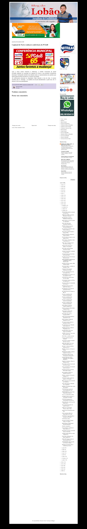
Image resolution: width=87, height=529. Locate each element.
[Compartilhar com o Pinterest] (43, 84)
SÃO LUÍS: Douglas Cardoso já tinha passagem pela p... (68, 439)
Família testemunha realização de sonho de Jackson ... (68, 235)
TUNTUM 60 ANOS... (66, 418)
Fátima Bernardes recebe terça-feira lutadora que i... (68, 402)
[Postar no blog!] (39, 84)
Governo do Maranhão (65, 135)
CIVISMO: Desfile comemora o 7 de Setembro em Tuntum (68, 397)
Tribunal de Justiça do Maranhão (67, 125)
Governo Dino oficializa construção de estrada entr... (68, 212)
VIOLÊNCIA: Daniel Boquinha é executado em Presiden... (68, 416)
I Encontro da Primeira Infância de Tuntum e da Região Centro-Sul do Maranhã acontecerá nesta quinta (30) (67, 168)
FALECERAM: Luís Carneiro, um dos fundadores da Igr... (68, 275)
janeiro (63, 460)
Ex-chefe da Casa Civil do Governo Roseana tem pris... (68, 257)
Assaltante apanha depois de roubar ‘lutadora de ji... (68, 434)
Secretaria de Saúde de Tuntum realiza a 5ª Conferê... (67, 421)
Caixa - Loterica (64, 119)
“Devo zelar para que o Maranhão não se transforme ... (68, 384)
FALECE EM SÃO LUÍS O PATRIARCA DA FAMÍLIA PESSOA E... (67, 358)
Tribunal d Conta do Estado (66, 126)
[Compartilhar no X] (40, 84)
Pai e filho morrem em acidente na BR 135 (68, 292)
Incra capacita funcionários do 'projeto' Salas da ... (67, 405)
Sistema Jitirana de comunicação (67, 156)
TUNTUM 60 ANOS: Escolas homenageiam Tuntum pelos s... (68, 355)
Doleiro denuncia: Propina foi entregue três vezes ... (67, 320)
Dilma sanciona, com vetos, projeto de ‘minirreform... (68, 221)
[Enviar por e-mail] (38, 84)
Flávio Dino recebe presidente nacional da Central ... (67, 249)
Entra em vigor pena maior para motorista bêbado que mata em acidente (66, 173)
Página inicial (34, 125)
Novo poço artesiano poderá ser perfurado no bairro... (67, 322)
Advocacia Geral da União (66, 138)
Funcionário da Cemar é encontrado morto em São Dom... (68, 431)
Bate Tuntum (63, 165)
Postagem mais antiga (52, 125)
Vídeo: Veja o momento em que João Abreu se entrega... (68, 243)
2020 (62, 195)
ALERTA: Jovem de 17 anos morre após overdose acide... (68, 334)
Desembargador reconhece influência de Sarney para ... (67, 218)
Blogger (53, 520)
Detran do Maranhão (64, 137)
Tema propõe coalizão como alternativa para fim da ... (67, 311)
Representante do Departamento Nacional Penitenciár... (67, 424)
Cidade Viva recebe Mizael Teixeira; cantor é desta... (67, 408)
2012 (62, 465)
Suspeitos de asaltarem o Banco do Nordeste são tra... (68, 362)
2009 (62, 470)
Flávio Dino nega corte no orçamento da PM (67, 314)
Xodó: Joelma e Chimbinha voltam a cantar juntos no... (68, 240)
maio (63, 453)
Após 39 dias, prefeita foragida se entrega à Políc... (68, 232)
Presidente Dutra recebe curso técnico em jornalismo (67, 331)
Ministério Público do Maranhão (67, 134)
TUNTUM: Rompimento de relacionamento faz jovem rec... (68, 400)
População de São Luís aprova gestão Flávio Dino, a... (67, 286)
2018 (62, 198)
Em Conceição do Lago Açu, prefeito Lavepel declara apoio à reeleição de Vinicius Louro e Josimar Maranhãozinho (67, 162)
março (63, 456)
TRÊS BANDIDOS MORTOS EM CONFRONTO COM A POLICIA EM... (68, 260)
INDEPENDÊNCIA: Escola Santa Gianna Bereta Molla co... (68, 392)
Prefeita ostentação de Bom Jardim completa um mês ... (68, 308)
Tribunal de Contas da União (66, 128)
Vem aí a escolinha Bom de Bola (68, 394)
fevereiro (64, 458)
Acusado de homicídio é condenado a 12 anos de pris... (68, 252)
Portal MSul (63, 171)
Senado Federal (64, 131)
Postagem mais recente (16, 125)
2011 (62, 467)
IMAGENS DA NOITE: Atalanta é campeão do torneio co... (68, 352)
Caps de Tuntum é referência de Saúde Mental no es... (67, 428)
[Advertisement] (67, 495)
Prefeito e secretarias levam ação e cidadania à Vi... (68, 376)
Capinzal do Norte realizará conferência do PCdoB (67, 269)
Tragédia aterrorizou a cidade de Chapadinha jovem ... (68, 328)
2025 (62, 186)
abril (63, 454)
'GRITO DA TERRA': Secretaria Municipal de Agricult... (68, 215)
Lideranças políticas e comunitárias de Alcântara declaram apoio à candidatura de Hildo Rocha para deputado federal (67, 147)
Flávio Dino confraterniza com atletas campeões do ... (67, 437)
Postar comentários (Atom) (20, 127)
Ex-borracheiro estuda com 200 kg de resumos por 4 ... (68, 281)
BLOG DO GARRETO (65, 159)
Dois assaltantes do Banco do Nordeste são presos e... (67, 373)
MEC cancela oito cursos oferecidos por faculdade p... (68, 381)
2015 (62, 203)
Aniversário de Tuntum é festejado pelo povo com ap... (68, 341)
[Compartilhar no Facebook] (41, 84)
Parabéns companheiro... (66, 426)
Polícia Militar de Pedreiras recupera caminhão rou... (67, 306)
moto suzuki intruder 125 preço (66, 157)
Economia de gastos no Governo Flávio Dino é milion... (68, 370)
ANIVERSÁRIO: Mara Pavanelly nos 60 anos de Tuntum (68, 442)
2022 (62, 191)
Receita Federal (64, 129)
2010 (62, 469)
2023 (62, 190)
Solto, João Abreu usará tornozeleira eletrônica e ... (67, 224)
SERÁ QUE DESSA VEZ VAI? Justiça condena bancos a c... (68, 344)
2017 (62, 200)
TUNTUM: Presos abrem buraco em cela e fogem (68, 278)
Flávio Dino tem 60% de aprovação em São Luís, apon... (68, 364)
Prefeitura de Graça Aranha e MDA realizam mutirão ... (68, 264)
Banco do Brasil (64, 122)
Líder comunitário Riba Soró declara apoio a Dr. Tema (67, 414)
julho (63, 449)
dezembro (64, 205)
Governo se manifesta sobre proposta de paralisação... (67, 295)
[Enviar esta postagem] (36, 84)
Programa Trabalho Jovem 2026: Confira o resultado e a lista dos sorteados (66, 153)
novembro (64, 207)
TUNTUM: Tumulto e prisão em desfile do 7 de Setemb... (68, 378)
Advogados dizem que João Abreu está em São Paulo (68, 254)
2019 (62, 197)
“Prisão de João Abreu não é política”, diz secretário (67, 246)
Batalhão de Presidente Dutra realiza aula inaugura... (68, 387)
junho (63, 451)
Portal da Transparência (65, 123)
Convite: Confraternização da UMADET (67, 338)
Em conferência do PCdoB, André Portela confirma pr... (68, 229)
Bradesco (62, 120)
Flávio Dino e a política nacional (68, 336)
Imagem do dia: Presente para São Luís (68, 411)
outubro (63, 208)
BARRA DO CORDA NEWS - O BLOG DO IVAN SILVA (67, 144)
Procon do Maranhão (65, 132)
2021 (62, 193)
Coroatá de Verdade (65, 151)
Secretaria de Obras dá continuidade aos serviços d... (68, 283)
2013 (62, 463)
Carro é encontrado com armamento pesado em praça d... (68, 367)
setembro (64, 210)
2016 (62, 202)
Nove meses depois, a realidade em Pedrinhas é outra (68, 267)
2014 (62, 462)
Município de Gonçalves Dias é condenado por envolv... (67, 445)
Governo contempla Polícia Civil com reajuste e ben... (68, 272)
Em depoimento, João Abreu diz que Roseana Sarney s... (68, 289)
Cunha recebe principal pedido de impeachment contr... (68, 317)
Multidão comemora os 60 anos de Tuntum (68, 349)
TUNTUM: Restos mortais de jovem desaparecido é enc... (67, 389)
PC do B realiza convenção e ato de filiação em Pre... (68, 238)
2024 (62, 188)
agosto (63, 447)
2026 (62, 184)
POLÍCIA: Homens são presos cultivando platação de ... (67, 226)
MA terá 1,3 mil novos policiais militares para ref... (68, 347)
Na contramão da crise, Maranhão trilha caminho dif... (68, 325)
